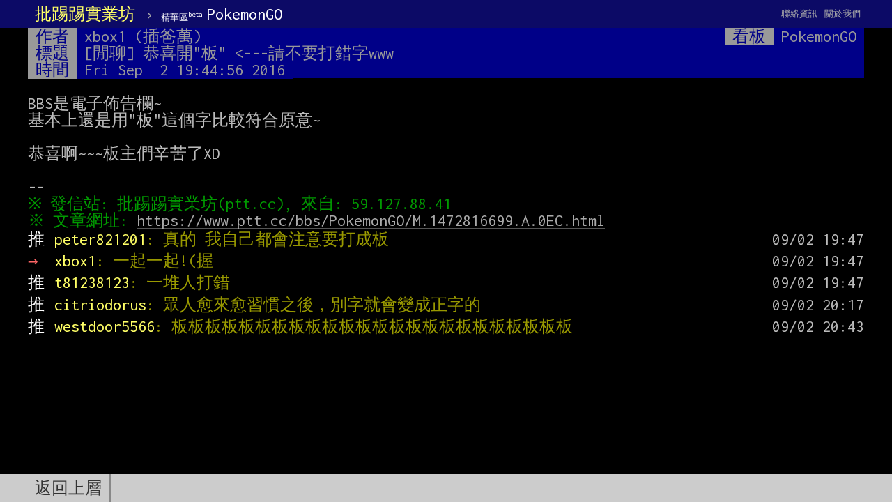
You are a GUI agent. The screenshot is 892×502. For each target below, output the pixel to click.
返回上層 (68, 488)
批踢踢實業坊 (85, 14)
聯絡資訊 (799, 13)
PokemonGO (221, 14)
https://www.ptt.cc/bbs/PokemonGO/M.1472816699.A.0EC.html (371, 220)
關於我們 (842, 13)
